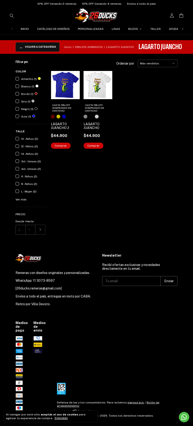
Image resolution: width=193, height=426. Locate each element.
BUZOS (133, 29)
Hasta (29, 221)
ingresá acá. (136, 402)
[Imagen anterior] (57, 82)
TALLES (155, 29)
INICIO (25, 29)
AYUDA (173, 29)
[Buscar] (11, 15)
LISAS (116, 29)
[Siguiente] (182, 28)
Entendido (61, 418)
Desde (20, 221)
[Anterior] (12, 28)
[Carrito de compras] (181, 15)
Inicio (68, 47)
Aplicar (40, 230)
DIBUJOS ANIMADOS (89, 47)
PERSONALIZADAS (91, 29)
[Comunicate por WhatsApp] (184, 417)
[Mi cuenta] (171, 15)
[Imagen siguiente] (72, 82)
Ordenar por (125, 63)
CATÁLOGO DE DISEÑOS (53, 29)
